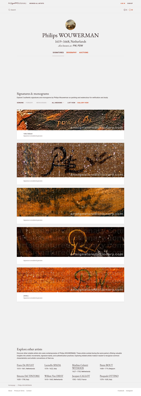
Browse (37, 3)
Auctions (83, 53)
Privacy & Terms (19, 391)
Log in (123, 3)
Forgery (29, 103)
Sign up (130, 3)
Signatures (58, 53)
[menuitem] (58, 53)
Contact (28, 391)
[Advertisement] (70, 72)
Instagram (129, 391)
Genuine (20, 103)
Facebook (121, 391)
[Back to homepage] (17, 3)
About (10, 391)
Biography (71, 53)
